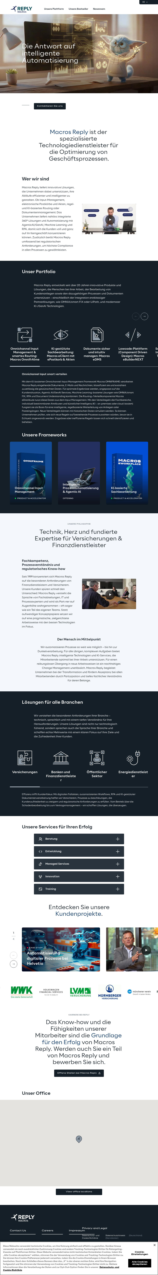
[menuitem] (54, 9)
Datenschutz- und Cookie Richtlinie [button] (90, 1237)
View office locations (79, 1192)
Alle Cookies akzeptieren (139, 1263)
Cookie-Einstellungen (139, 1253)
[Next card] (144, 316)
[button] (50, 106)
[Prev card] (13, 955)
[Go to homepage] (24, 9)
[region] (79, 1258)
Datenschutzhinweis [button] (115, 1237)
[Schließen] (154, 1245)
